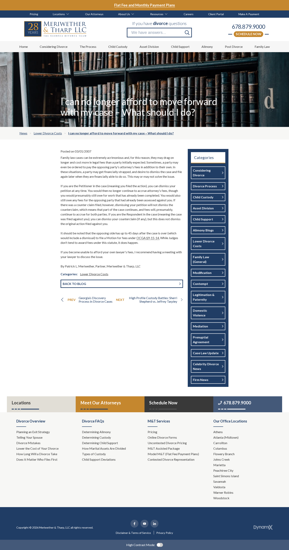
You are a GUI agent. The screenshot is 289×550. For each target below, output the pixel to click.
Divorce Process (205, 186)
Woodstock (221, 498)
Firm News (200, 380)
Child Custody (203, 197)
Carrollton (220, 443)
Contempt (200, 284)
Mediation (200, 326)
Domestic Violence (200, 313)
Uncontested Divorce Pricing (167, 443)
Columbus (220, 448)
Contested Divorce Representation (171, 459)
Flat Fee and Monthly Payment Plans (144, 5)
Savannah (219, 481)
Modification (202, 273)
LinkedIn (154, 524)
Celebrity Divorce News (206, 366)
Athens (218, 432)
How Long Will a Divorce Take (37, 454)
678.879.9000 (248, 26)
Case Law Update (206, 353)
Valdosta (219, 487)
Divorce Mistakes (28, 443)
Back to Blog (74, 284)
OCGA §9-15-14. (148, 238)
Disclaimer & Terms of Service (133, 532)
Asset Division (203, 208)
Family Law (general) (201, 259)
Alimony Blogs (203, 230)
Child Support (203, 219)
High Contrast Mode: (140, 545)
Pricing (152, 432)
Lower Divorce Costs (94, 274)
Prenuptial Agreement (201, 339)
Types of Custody (94, 454)
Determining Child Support (100, 443)
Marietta (219, 465)
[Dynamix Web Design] (263, 527)
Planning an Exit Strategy (33, 432)
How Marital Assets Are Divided (104, 448)
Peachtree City (223, 470)
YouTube (144, 524)
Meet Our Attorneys (100, 402)
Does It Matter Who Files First (37, 459)
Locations (21, 402)
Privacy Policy (164, 532)
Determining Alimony (96, 432)
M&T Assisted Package (164, 448)
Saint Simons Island (226, 476)
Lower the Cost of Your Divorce (37, 448)
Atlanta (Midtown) (225, 437)
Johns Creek (221, 459)
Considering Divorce (202, 172)
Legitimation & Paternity (203, 297)
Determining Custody (96, 437)
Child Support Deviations (99, 459)
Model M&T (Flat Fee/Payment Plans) (173, 454)
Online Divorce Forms (162, 437)
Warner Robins (223, 492)
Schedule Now (248, 34)
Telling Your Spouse (29, 437)
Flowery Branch (224, 454)
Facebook (134, 524)
